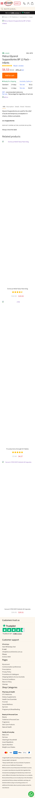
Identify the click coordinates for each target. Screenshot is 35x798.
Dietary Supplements (9, 697)
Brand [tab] (22, 107)
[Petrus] (8, 100)
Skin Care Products (8, 724)
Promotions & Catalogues (10, 674)
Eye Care (5, 707)
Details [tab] (17, 107)
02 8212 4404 (6, 657)
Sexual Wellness (7, 704)
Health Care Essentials (9, 699)
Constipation (23, 17)
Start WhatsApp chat (9, 647)
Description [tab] (10, 107)
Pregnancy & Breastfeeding (11, 709)
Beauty (4, 717)
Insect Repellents (7, 742)
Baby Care (5, 735)
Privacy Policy (6, 672)
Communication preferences (11, 667)
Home (5, 17)
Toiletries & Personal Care (10, 719)
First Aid (5, 702)
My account (6, 664)
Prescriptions (6, 669)
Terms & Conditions (8, 679)
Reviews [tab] (28, 107)
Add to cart (9, 75)
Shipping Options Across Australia (13, 677)
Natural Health (7, 727)
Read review (18, 66)
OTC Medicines (13, 17)
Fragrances (6, 722)
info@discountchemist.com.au (12, 652)
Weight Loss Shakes (8, 747)
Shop (17, 3)
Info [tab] (4, 107)
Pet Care (5, 737)
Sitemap (5, 684)
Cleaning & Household (9, 740)
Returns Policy (7, 682)
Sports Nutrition (7, 745)
